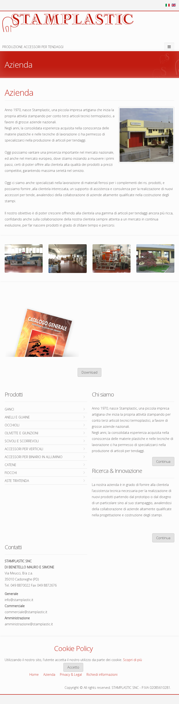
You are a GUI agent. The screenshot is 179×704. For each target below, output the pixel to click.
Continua (163, 461)
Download (89, 372)
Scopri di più (132, 660)
